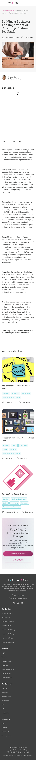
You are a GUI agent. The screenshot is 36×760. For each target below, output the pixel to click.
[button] (33, 88)
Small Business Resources (11, 397)
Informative (15, 393)
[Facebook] (14, 603)
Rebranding (26, 393)
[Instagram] (18, 603)
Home (3, 10)
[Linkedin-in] (22, 603)
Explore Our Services (18, 553)
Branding (5, 393)
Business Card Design (19, 499)
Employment (10, 10)
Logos (5, 449)
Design (14, 445)
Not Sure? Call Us (18, 560)
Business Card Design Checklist (14, 494)
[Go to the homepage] (10, 3)
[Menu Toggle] (32, 3)
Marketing (13, 449)
